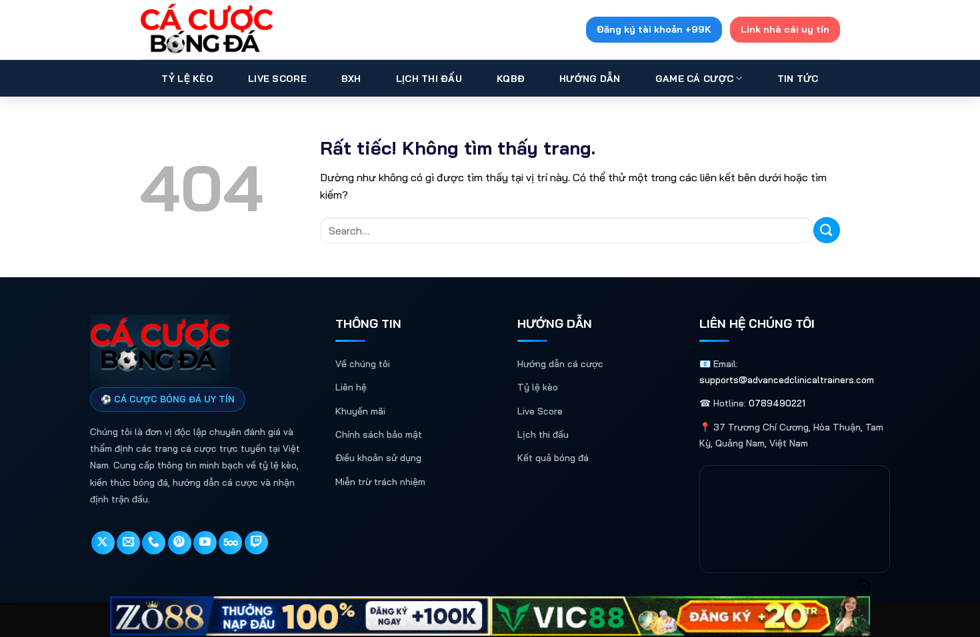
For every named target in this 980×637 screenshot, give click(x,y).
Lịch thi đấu (543, 434)
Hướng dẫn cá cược (560, 364)
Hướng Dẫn (590, 79)
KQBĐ (511, 79)
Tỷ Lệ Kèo (187, 79)
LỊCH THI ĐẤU (429, 79)
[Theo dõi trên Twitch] (256, 542)
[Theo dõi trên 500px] (230, 542)
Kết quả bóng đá (553, 458)
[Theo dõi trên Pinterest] (179, 542)
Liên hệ (351, 387)
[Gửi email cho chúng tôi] (128, 542)
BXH (351, 79)
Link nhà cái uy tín (785, 29)
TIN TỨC (798, 79)
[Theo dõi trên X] (103, 542)
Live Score (277, 79)
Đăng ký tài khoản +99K (654, 29)
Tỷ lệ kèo (537, 387)
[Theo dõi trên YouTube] (205, 542)
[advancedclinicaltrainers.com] (206, 30)
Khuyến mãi (360, 411)
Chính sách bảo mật (378, 434)
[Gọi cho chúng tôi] (153, 542)
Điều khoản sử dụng (378, 458)
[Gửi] (826, 230)
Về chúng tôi (362, 364)
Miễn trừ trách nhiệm (380, 482)
